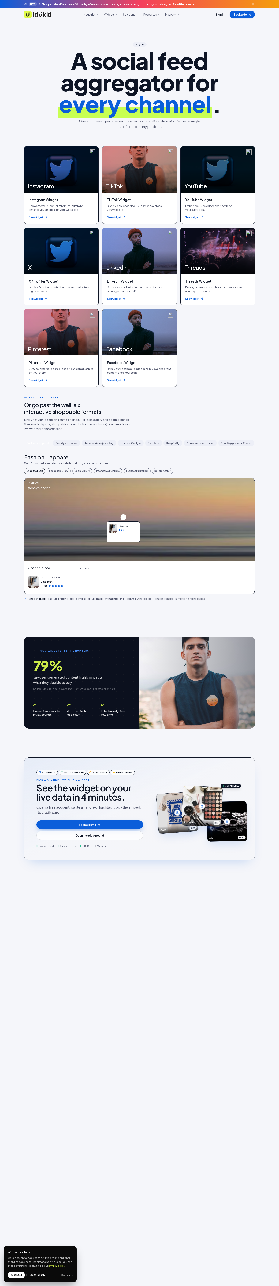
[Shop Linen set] (123, 517)
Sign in (220, 14)
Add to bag (125, 537)
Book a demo (242, 14)
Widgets (109, 14)
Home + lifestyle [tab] (131, 442)
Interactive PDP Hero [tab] (108, 471)
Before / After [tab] (162, 471)
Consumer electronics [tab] (200, 442)
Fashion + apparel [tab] (38, 442)
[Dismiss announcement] (253, 4)
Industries (90, 14)
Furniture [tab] (153, 442)
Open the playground (89, 835)
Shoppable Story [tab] (58, 471)
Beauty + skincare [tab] (66, 442)
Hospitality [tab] (173, 442)
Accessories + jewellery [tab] (99, 442)
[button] (58, 582)
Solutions (129, 14)
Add (84, 582)
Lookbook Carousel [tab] (137, 471)
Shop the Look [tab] (35, 471)
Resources (150, 14)
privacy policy (56, 1265)
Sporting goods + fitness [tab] (236, 442)
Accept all (16, 1274)
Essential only (37, 1274)
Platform (171, 14)
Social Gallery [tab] (82, 471)
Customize (67, 1275)
